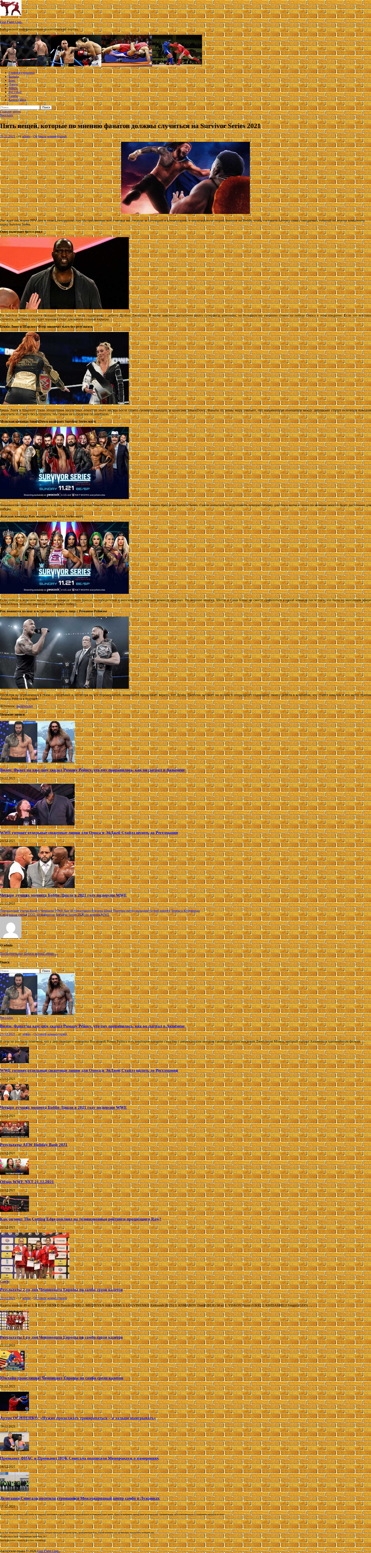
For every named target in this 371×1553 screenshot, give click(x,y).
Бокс (12, 80)
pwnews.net (24, 706)
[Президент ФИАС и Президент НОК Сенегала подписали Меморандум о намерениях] (14, 1450)
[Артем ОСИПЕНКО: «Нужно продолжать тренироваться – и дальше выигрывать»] (14, 1410)
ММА (13, 88)
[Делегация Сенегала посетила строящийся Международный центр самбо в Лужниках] (14, 1490)
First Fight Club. (11, 22)
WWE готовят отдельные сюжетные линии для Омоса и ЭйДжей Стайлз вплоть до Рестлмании (89, 832)
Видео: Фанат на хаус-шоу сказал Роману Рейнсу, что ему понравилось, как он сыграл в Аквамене (92, 770)
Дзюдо (13, 84)
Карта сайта (17, 100)
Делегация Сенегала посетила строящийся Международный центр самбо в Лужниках (80, 1498)
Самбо (13, 96)
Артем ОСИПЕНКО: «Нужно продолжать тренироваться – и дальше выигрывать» (78, 1418)
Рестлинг (15, 92)
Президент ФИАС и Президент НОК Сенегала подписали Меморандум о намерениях (79, 1458)
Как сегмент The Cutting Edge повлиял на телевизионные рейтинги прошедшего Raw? (80, 1219)
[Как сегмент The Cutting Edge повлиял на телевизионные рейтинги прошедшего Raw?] (14, 1210)
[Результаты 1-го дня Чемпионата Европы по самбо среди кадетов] (14, 1329)
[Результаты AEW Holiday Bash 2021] (14, 1136)
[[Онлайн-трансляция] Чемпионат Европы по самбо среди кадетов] (12, 1369)
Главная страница (22, 73)
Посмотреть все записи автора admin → (29, 953)
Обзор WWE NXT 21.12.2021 (27, 1181)
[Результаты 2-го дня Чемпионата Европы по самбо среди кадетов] (34, 1277)
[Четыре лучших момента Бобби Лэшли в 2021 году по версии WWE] (37, 887)
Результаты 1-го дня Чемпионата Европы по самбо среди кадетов (61, 1337)
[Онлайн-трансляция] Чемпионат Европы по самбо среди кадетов (61, 1378)
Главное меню (10, 111)
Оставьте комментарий (50, 136)
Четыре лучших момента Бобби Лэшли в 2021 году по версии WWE (63, 895)
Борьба (14, 76)
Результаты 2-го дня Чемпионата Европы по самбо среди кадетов (61, 1289)
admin (26, 136)
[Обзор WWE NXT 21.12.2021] (14, 1173)
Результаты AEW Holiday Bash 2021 (33, 1144)
